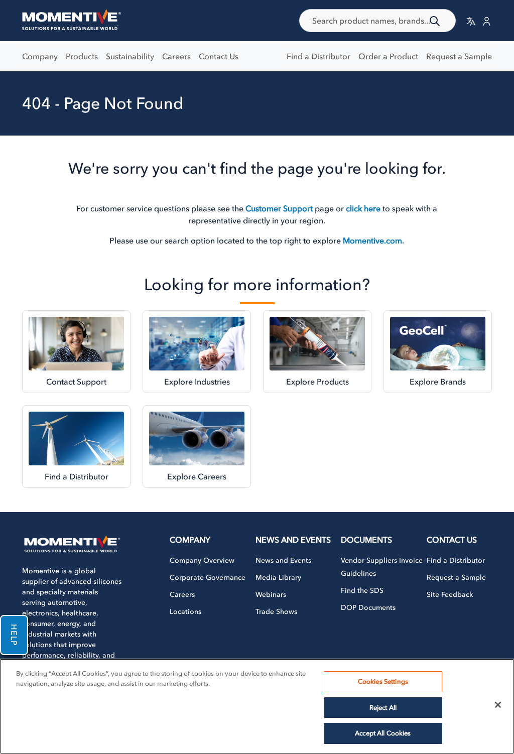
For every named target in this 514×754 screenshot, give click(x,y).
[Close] (498, 705)
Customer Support (279, 208)
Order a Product (388, 56)
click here (363, 208)
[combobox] (377, 20)
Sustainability (130, 56)
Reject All (383, 707)
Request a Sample (459, 56)
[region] (257, 706)
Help (14, 635)
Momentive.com (372, 240)
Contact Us (218, 56)
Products (82, 56)
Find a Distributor (318, 56)
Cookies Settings (383, 681)
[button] (471, 21)
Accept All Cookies (383, 733)
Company (40, 56)
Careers (176, 56)
